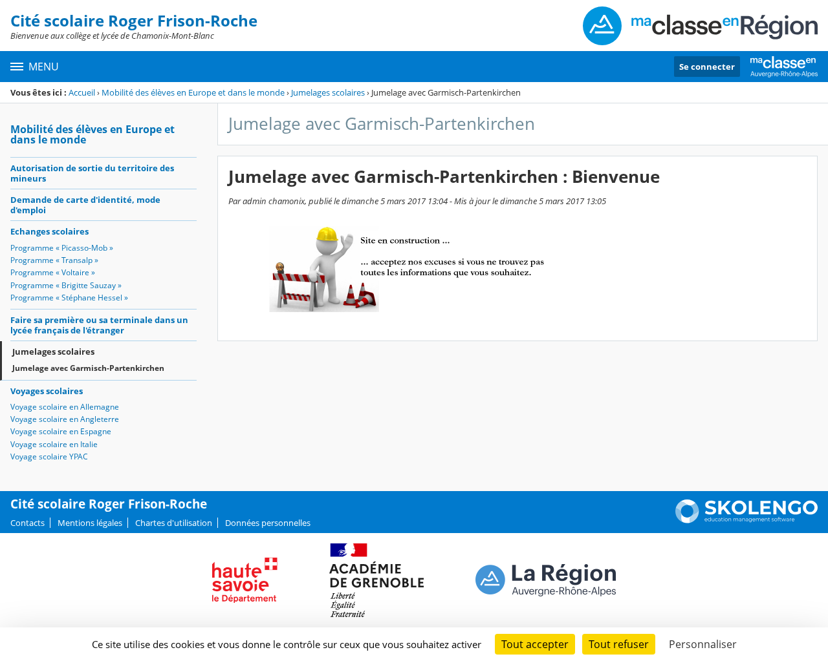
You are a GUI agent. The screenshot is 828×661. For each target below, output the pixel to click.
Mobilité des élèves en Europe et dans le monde (193, 92)
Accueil (82, 92)
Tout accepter (535, 644)
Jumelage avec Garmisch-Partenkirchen (88, 367)
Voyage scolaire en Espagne (60, 431)
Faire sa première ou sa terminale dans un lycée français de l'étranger (99, 325)
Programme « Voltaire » (52, 272)
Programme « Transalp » (54, 260)
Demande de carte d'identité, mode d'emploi (85, 205)
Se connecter (707, 66)
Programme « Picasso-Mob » (61, 247)
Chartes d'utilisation (173, 523)
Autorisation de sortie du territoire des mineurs (92, 173)
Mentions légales (90, 523)
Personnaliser (703, 644)
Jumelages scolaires (328, 92)
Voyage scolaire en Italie (54, 444)
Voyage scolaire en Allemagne (64, 406)
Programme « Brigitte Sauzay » (66, 285)
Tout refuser (619, 644)
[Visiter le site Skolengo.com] (746, 520)
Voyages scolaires (46, 391)
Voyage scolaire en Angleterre (64, 419)
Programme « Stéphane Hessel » (69, 297)
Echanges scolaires (49, 231)
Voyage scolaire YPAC (49, 456)
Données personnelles (267, 523)
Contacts (27, 523)
